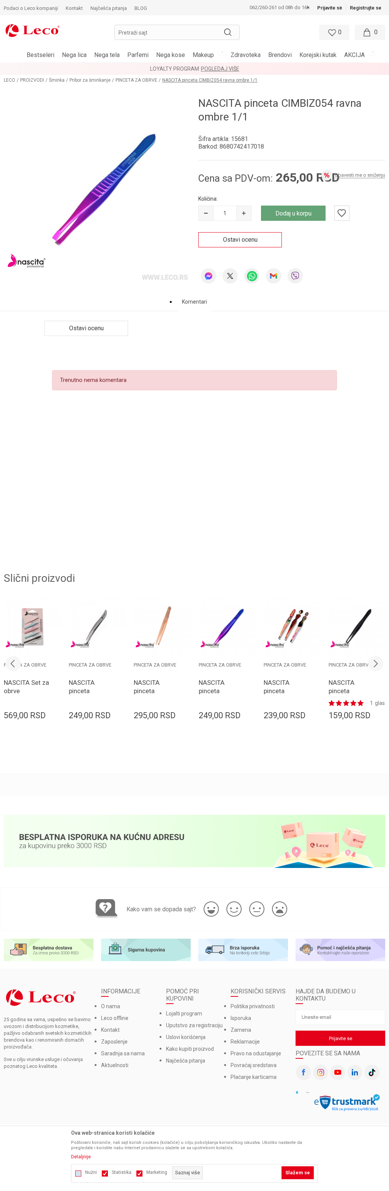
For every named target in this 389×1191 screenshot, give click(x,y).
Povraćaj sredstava (254, 1065)
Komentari (194, 302)
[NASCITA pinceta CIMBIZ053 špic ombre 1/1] (227, 627)
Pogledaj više (320, 69)
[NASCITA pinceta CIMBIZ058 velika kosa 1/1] (162, 627)
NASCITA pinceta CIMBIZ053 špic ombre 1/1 (222, 695)
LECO (9, 80)
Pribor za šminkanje (90, 80)
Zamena (241, 1030)
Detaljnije (81, 1157)
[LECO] (32, 30)
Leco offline (114, 1018)
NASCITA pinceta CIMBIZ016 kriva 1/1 (85, 695)
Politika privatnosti (253, 1006)
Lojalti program (184, 1013)
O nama (110, 1006)
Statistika (121, 1172)
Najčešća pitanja (185, 1061)
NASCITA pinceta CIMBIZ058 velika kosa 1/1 (155, 695)
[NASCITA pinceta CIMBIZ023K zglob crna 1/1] (357, 627)
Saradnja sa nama (123, 1053)
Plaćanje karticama (254, 1077)
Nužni (91, 1172)
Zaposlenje (114, 1042)
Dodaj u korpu (293, 213)
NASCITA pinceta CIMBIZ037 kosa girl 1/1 (282, 695)
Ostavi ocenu (240, 239)
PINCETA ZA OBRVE (136, 80)
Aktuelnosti (114, 1065)
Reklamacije (245, 1042)
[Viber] (295, 275)
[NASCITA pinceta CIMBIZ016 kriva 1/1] (97, 627)
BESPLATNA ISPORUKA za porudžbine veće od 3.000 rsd (231, 69)
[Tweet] (230, 275)
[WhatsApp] (251, 275)
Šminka (57, 80)
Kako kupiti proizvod (190, 1049)
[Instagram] (320, 1072)
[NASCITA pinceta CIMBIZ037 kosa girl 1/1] (292, 627)
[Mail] (273, 275)
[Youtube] (337, 1072)
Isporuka (241, 1018)
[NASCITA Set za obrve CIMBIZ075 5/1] (32, 627)
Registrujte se (365, 8)
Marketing (156, 1172)
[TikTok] (372, 1072)
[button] (177, 32)
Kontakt (110, 1030)
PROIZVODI (32, 80)
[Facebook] (303, 1072)
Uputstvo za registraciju (194, 1025)
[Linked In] (354, 1072)
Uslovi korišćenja (186, 1037)
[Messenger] (208, 275)
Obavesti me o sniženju (360, 175)
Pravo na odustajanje (256, 1053)
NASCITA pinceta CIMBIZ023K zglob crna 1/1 (349, 695)
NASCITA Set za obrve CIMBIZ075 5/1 (26, 691)
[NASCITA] (27, 260)
